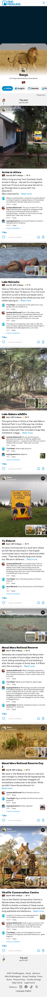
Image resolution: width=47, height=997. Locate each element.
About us (36, 973)
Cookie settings (34, 979)
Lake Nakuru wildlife (14, 414)
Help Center (17, 983)
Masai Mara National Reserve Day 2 (22, 764)
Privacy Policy (19, 979)
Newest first (41, 95)
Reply (14, 204)
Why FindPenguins (13, 976)
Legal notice (29, 983)
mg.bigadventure (13, 221)
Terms (9, 979)
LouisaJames (12, 111)
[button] (43, 3)
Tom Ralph (10, 305)
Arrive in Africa (11, 172)
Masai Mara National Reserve (20, 647)
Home (28, 973)
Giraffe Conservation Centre (20, 892)
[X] (36, 987)
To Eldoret (8, 541)
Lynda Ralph (11, 705)
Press (39, 976)
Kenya (23, 75)
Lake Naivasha (10, 282)
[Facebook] (26, 987)
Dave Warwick (11, 587)
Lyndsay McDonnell (14, 208)
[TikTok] (31, 987)
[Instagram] (20, 987)
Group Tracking (29, 976)
